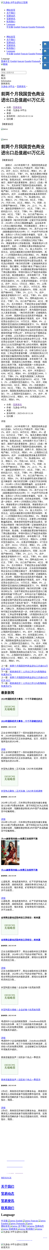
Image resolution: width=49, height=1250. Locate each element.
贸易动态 (11, 16)
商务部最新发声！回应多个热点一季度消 (20, 1079)
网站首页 (11, 10)
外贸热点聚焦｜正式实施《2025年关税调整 (21, 791)
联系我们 (11, 21)
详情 (3, 749)
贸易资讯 (11, 18)
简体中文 (5, 61)
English (17, 27)
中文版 (10, 27)
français (20, 61)
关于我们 (11, 13)
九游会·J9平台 (8, 86)
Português (40, 27)
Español (31, 27)
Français (24, 27)
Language (11, 24)
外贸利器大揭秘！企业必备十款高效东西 (20, 1009)
